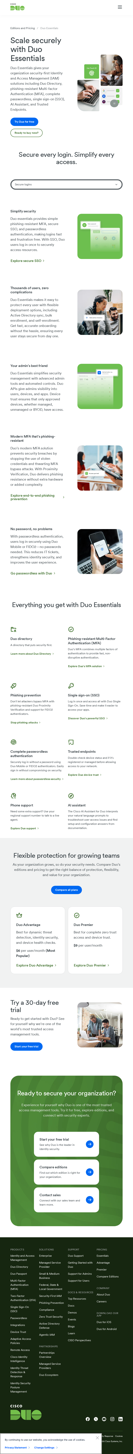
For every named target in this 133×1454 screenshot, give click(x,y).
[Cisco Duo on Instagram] (112, 1419)
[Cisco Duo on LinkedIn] (120, 1419)
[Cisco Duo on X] (96, 1419)
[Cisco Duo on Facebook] (88, 1419)
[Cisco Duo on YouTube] (104, 1419)
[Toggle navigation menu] (120, 7)
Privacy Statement (16, 1447)
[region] (51, 1443)
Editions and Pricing (22, 28)
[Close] (97, 1437)
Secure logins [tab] (23, 184)
